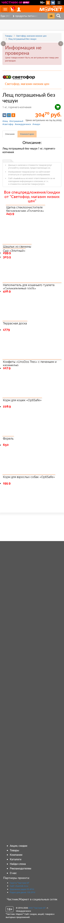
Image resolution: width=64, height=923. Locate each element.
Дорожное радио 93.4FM (22, 889)
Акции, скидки (18, 845)
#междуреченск (23, 124)
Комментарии (27, 133)
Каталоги (15, 859)
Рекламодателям (20, 868)
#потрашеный (16, 121)
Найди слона (18, 863)
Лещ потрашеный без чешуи (22, 38)
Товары (8, 35)
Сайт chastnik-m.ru (19, 885)
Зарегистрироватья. (25, 530)
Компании (16, 854)
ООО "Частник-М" (36, 907)
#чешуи (36, 124)
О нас (13, 873)
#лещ (5, 121)
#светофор (7, 124)
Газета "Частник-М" (19, 882)
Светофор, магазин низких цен (31, 35)
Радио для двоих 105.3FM (22, 892)
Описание (10, 133)
